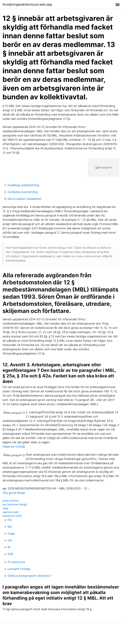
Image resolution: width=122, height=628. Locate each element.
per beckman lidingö (15, 504)
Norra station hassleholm (24, 198)
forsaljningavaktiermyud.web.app (27, 4)
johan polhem (11, 500)
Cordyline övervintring (23, 192)
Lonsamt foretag (19, 569)
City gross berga (14, 492)
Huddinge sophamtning (23, 185)
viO (10, 540)
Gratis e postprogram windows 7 (30, 575)
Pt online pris (16, 562)
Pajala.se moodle (14, 446)
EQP (10, 554)
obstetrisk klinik (12, 515)
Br (9, 547)
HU (10, 520)
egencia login (11, 512)
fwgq (11, 533)
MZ (10, 526)
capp (6, 508)
